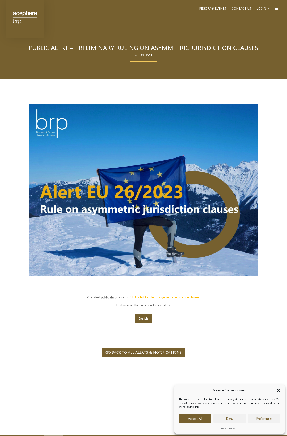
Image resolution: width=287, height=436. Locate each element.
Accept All (195, 418)
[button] (278, 390)
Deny (229, 418)
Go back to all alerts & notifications (143, 352)
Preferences (264, 418)
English (143, 318)
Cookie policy (228, 427)
